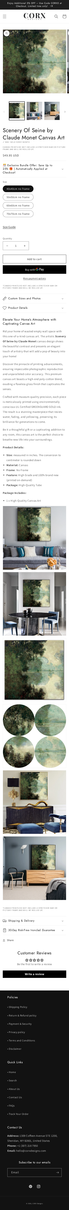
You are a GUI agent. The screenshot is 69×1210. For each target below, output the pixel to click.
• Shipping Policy (17, 1007)
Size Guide (9, 227)
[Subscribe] (57, 1172)
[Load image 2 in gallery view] (34, 111)
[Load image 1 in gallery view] (17, 111)
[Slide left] (4, 112)
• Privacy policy (16, 1032)
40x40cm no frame (18, 188)
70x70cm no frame (18, 213)
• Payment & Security (19, 1023)
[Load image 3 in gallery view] (52, 111)
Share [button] (10, 940)
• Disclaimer (14, 1048)
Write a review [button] (34, 974)
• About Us (13, 1089)
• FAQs (11, 1105)
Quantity (7, 238)
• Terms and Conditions (21, 1040)
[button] (5, 16)
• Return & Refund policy (21, 1015)
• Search (12, 1080)
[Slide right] (65, 112)
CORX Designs (37, 1203)
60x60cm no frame (18, 205)
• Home (11, 1072)
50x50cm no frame (18, 197)
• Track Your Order (18, 1114)
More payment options (34, 278)
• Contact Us (14, 1097)
